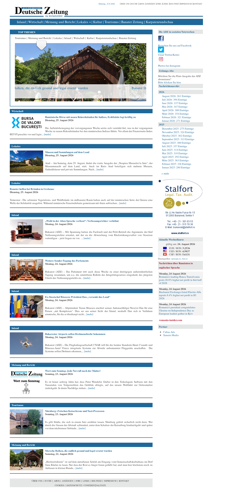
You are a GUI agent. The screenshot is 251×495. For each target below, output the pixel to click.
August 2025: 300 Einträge (176, 142)
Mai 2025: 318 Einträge (174, 153)
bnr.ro (185, 258)
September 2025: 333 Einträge (178, 139)
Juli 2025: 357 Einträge (174, 146)
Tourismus (112, 22)
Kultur (97, 22)
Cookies (59, 485)
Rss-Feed (174, 3)
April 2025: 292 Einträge (175, 156)
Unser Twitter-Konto (168, 54)
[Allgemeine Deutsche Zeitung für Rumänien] (41, 9)
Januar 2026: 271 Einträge (176, 120)
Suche (134, 3)
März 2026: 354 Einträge (175, 113)
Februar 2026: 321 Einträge (176, 117)
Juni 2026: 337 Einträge (175, 103)
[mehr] (47, 134)
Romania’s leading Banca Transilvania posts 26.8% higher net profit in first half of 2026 (180, 280)
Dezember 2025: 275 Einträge (178, 128)
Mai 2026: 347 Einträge (174, 106)
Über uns (125, 3)
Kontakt (197, 3)
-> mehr (165, 173)
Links (165, 3)
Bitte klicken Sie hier (169, 82)
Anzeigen (150, 3)
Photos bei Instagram (169, 65)
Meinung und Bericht (60, 22)
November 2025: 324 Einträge (178, 132)
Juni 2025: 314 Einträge (175, 149)
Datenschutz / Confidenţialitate (86, 485)
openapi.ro (176, 258)
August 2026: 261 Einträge (176, 96)
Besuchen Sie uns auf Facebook (175, 45)
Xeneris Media (171, 335)
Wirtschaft (35, 22)
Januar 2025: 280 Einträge (176, 167)
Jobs (158, 3)
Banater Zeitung (132, 22)
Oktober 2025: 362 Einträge (177, 135)
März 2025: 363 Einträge (175, 160)
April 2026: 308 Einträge (175, 110)
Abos (141, 3)
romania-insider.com (170, 320)
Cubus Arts (169, 332)
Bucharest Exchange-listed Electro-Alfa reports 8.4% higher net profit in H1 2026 (180, 295)
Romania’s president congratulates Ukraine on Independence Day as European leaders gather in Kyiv (177, 310)
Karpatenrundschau (159, 22)
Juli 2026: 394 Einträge (174, 99)
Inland (21, 22)
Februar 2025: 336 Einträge (176, 163)
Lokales (82, 22)
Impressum (186, 3)
